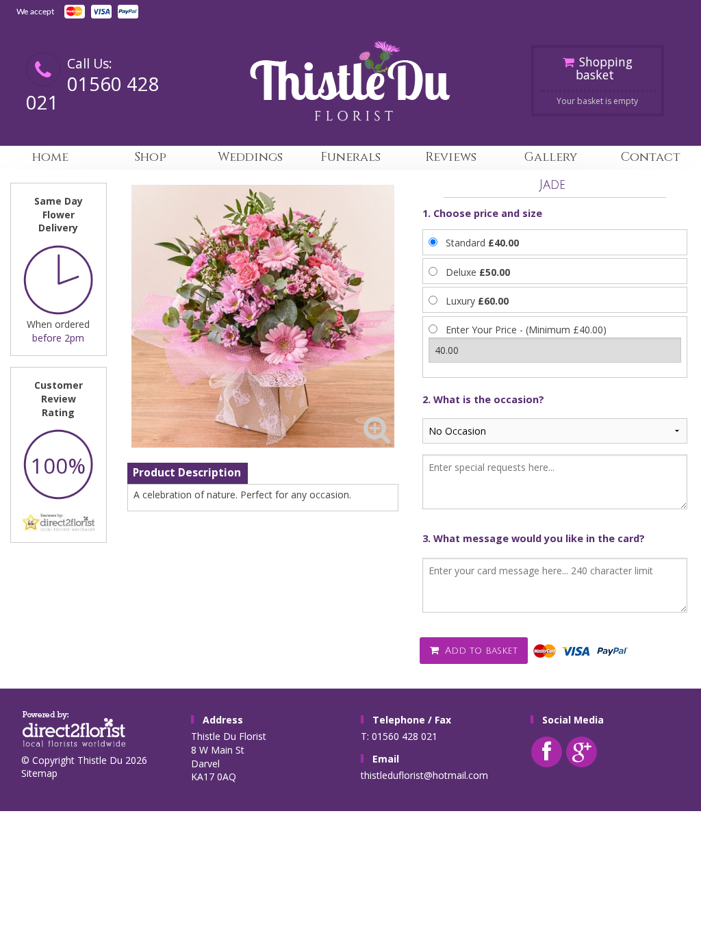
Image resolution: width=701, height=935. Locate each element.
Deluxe (478, 272)
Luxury (477, 300)
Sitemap (39, 773)
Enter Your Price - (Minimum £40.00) (526, 329)
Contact (650, 157)
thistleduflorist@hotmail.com (424, 775)
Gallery (550, 157)
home (50, 157)
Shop (150, 157)
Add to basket (480, 650)
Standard (482, 242)
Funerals (350, 157)
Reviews (450, 157)
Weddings (250, 157)
